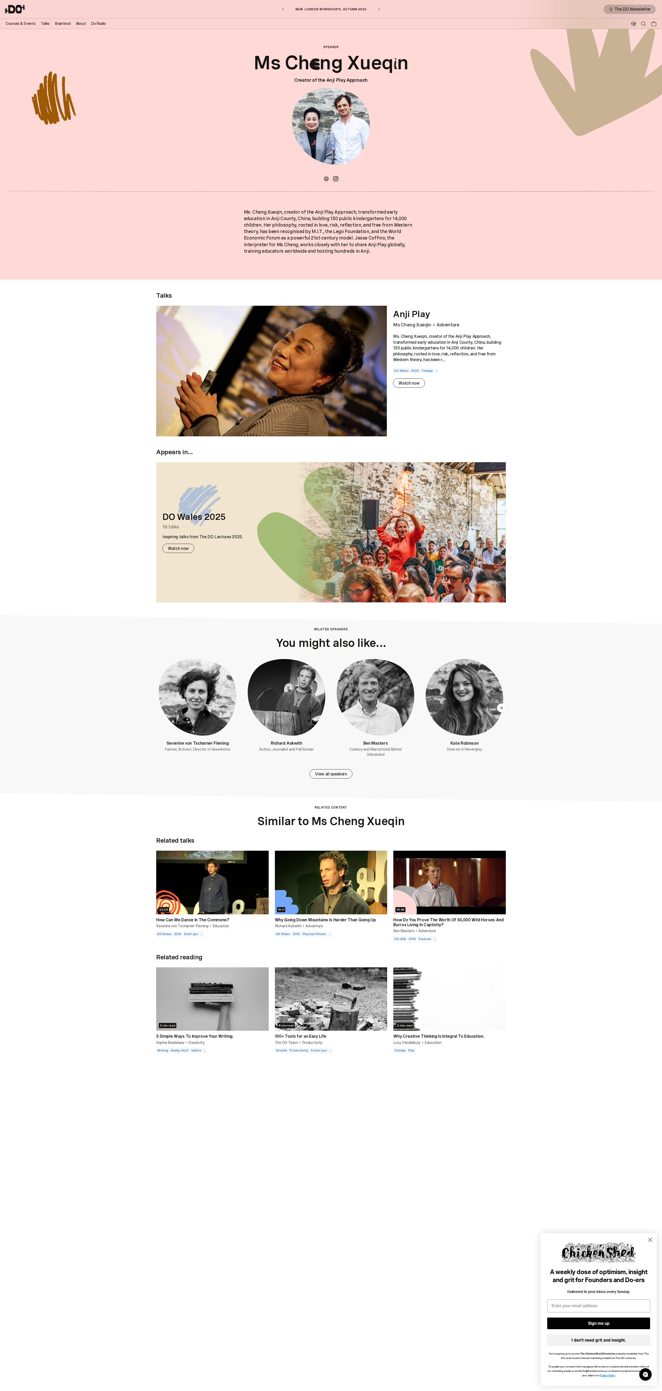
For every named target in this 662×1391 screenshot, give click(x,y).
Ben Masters (375, 743)
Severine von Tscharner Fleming (198, 743)
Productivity (312, 1042)
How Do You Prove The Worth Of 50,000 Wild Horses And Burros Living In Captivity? (448, 922)
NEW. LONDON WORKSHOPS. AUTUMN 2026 (331, 9)
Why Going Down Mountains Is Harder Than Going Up (325, 919)
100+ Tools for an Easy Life (300, 1036)
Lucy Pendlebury (406, 1042)
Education (221, 926)
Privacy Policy (607, 1375)
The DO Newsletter (632, 9)
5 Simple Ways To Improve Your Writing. (195, 1036)
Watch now (408, 383)
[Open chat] (645, 1374)
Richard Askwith (286, 743)
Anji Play (411, 314)
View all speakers (331, 773)
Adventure (448, 324)
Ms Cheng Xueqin (412, 324)
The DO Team (286, 1042)
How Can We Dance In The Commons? (192, 919)
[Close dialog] (650, 1239)
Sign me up (599, 1323)
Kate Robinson (464, 743)
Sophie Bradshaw (170, 1042)
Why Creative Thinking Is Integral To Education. (438, 1036)
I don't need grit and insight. (598, 1340)
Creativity (196, 1042)
